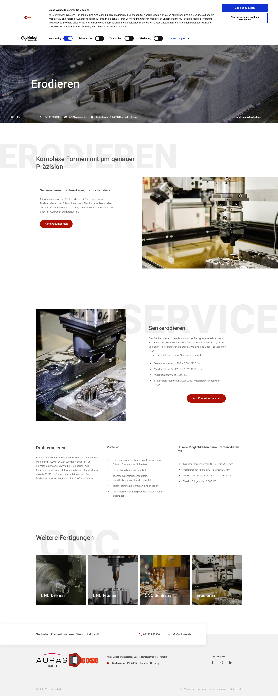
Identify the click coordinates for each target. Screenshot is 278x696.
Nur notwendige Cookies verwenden (245, 18)
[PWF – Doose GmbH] (67, 660)
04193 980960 (52, 117)
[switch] (99, 38)
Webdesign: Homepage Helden (199, 689)
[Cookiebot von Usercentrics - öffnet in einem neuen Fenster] (27, 38)
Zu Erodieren (223, 599)
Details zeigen (177, 38)
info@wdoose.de (77, 117)
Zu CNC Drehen (66, 599)
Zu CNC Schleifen (169, 599)
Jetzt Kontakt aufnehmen (249, 117)
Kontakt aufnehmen (56, 224)
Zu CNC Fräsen (118, 599)
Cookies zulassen (245, 7)
